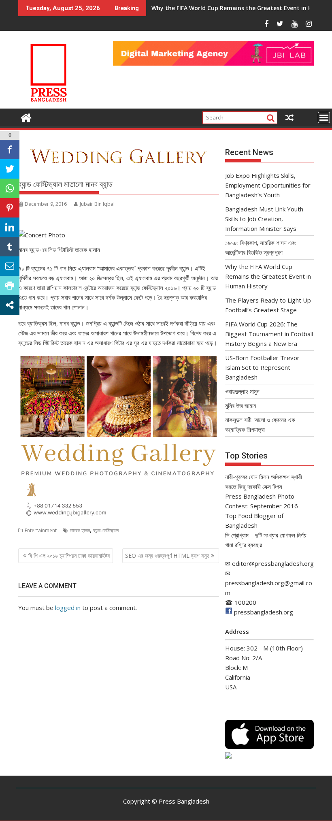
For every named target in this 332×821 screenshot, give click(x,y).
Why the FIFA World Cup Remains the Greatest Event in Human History (268, 276)
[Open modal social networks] (9, 305)
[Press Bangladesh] (26, 117)
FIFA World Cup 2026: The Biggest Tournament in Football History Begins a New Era (269, 334)
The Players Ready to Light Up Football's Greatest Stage (231, 8)
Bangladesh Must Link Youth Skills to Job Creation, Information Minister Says (264, 218)
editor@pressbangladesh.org (273, 563)
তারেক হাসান (80, 530)
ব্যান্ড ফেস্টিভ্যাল (106, 530)
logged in (68, 607)
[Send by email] (9, 266)
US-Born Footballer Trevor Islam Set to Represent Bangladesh (262, 367)
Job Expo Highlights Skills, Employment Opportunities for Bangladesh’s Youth (268, 185)
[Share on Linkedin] (9, 227)
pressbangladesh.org (263, 612)
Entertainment (41, 530)
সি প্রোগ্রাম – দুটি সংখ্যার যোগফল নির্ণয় (265, 535)
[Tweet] (9, 169)
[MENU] (324, 117)
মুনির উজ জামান (240, 405)
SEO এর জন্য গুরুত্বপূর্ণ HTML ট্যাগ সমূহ (167, 555)
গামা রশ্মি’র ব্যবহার (243, 545)
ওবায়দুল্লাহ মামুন (242, 391)
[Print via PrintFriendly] (9, 285)
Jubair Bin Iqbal (97, 203)
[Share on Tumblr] (9, 246)
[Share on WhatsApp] (9, 188)
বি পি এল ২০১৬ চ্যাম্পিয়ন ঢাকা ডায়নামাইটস (69, 555)
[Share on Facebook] (9, 149)
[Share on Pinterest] (9, 208)
